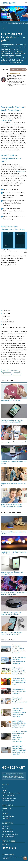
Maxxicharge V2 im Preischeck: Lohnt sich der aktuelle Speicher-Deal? (19, 681)
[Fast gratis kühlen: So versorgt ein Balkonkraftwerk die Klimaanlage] (6, 660)
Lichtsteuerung (6, 120)
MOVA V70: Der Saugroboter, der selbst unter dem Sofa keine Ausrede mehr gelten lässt (19, 750)
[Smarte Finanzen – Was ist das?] (14, 391)
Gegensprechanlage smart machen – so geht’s (13, 484)
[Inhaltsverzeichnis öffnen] (25, 858)
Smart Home (6, 374)
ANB (22, 857)
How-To (17, 374)
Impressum (16, 857)
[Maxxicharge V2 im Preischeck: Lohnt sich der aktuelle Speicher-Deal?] (6, 681)
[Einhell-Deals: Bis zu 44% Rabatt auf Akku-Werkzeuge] (6, 691)
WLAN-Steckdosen (8, 816)
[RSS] (15, 848)
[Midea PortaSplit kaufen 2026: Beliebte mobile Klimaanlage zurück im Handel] (6, 724)
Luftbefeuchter (6, 808)
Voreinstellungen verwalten (7, 857)
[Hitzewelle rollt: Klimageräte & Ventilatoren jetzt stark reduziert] (6, 701)
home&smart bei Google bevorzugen (18, 69)
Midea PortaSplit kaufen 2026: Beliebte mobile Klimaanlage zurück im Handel (19, 724)
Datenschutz (5, 858)
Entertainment (14, 370)
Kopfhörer (5, 813)
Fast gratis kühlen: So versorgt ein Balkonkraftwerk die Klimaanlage (19, 660)
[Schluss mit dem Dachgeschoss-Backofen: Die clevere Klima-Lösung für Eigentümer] (6, 712)
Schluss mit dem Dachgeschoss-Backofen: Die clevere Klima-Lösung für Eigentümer (19, 712)
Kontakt (4, 790)
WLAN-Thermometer (8, 837)
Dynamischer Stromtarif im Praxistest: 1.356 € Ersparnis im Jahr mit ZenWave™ (19, 649)
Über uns (4, 788)
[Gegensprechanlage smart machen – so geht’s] (14, 474)
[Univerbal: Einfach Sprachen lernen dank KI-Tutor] (14, 452)
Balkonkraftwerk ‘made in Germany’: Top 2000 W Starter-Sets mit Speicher (19, 671)
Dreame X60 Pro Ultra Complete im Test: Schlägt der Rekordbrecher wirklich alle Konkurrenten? (19, 736)
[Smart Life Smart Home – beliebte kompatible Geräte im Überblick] (14, 411)
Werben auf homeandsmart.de (11, 793)
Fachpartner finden (8, 801)
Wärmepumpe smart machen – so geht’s (13, 442)
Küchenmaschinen (7, 831)
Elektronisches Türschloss (10, 834)
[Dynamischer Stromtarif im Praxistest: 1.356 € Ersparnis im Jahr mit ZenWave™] (6, 649)
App (4, 28)
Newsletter (5, 844)
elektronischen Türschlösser (9, 125)
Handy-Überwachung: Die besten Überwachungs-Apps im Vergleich (11, 505)
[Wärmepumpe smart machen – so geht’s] (14, 432)
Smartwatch (5, 819)
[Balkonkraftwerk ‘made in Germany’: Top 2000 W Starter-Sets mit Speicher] (6, 671)
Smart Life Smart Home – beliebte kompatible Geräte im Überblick (12, 421)
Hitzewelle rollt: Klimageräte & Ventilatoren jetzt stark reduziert (19, 701)
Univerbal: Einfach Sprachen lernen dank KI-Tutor (14, 462)
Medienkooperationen (9, 798)
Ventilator (5, 811)
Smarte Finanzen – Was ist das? (11, 400)
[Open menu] (25, 3)
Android (19, 171)
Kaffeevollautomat (7, 829)
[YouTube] (7, 848)
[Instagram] (12, 848)
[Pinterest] (10, 848)
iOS (24, 171)
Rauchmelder (6, 826)
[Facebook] (4, 848)
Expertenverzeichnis (8, 795)
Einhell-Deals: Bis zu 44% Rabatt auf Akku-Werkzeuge (19, 691)
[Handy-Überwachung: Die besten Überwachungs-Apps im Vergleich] (14, 495)
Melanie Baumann (15, 73)
